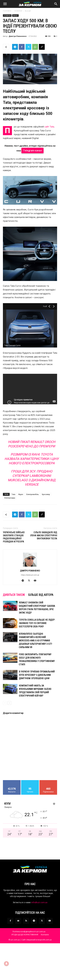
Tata (13, 494)
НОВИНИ (18, 11)
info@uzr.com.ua (39, 902)
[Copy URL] (42, 47)
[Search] (56, 4)
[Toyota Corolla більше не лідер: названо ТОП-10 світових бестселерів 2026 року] (10, 623)
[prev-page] (5, 703)
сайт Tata (49, 126)
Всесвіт (28, 11)
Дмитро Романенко (18, 36)
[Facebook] (22, 47)
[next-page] (9, 703)
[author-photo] (30, 566)
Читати (30, 781)
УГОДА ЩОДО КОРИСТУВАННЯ (24, 934)
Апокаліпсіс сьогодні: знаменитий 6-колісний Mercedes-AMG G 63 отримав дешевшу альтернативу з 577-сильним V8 (35, 640)
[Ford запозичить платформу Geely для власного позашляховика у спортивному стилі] (10, 658)
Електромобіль (32, 494)
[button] (5, 4)
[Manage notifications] (6, 963)
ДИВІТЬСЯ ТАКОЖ (14, 595)
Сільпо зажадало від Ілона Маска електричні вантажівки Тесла (43, 535)
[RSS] (26, 921)
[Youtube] (36, 580)
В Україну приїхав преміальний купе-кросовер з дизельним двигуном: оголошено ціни (37, 675)
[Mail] (18, 921)
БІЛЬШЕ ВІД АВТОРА (40, 595)
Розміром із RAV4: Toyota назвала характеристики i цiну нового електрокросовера (32, 459)
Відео (20, 494)
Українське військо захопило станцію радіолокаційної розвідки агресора (14, 537)
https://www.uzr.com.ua (30, 575)
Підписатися (48, 781)
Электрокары (9, 498)
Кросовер (46, 494)
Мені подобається (11, 782)
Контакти (45, 934)
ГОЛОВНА (7, 11)
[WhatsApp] (35, 47)
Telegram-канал (32, 150)
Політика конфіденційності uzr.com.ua (29, 931)
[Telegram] (15, 47)
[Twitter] (28, 47)
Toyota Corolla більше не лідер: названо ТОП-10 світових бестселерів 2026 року (37, 623)
